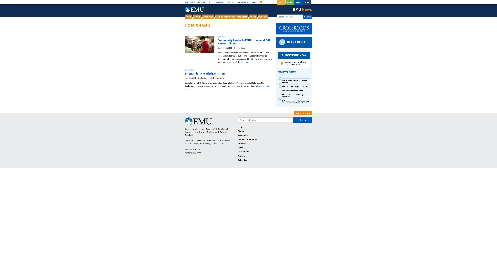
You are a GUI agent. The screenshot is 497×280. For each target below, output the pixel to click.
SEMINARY (230, 2)
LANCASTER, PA (243, 2)
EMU (302, 9)
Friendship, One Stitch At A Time (205, 73)
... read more (244, 62)
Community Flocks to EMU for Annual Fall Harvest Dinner (244, 41)
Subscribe (242, 160)
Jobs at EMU (211, 129)
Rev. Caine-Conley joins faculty (295, 86)
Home (188, 16)
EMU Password (212, 132)
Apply (298, 2)
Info (281, 2)
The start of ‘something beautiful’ (292, 96)
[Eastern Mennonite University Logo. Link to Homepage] (194, 9)
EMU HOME (189, 2)
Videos (252, 16)
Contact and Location (194, 129)
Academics (207, 16)
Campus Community (225, 16)
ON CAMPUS (201, 2)
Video (240, 147)
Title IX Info (199, 132)
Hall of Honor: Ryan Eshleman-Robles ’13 (294, 81)
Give (307, 2)
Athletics (242, 16)
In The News (243, 151)
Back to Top (303, 113)
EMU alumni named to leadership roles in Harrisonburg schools (295, 102)
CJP (210, 2)
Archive (241, 156)
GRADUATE (219, 2)
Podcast (262, 16)
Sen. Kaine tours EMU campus (294, 91)
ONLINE (254, 2)
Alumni (196, 16)
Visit (289, 2)
